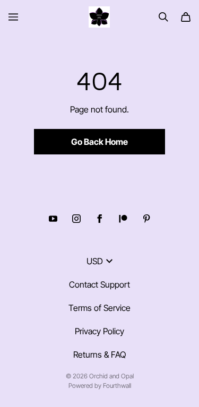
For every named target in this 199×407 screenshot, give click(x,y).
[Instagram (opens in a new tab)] (76, 218)
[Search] (163, 17)
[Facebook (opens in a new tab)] (99, 218)
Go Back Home (99, 141)
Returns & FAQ (99, 354)
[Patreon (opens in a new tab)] (123, 218)
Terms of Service (99, 307)
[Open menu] (13, 17)
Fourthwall (117, 385)
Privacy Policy (99, 331)
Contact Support (99, 284)
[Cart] (186, 17)
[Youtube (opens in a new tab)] (53, 218)
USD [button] (94, 261)
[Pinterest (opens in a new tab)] (146, 218)
